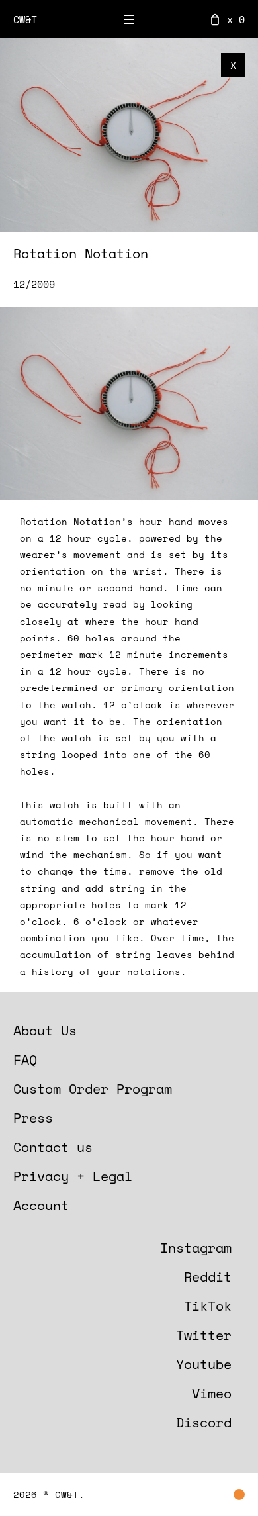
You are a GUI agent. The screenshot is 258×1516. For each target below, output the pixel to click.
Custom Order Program (92, 1088)
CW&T (25, 19)
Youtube (204, 1364)
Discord (204, 1422)
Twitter (204, 1335)
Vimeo (212, 1393)
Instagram (196, 1247)
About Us (45, 1030)
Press (33, 1117)
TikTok (208, 1305)
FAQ (25, 1059)
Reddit (208, 1276)
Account (41, 1205)
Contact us (53, 1147)
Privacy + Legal (72, 1176)
